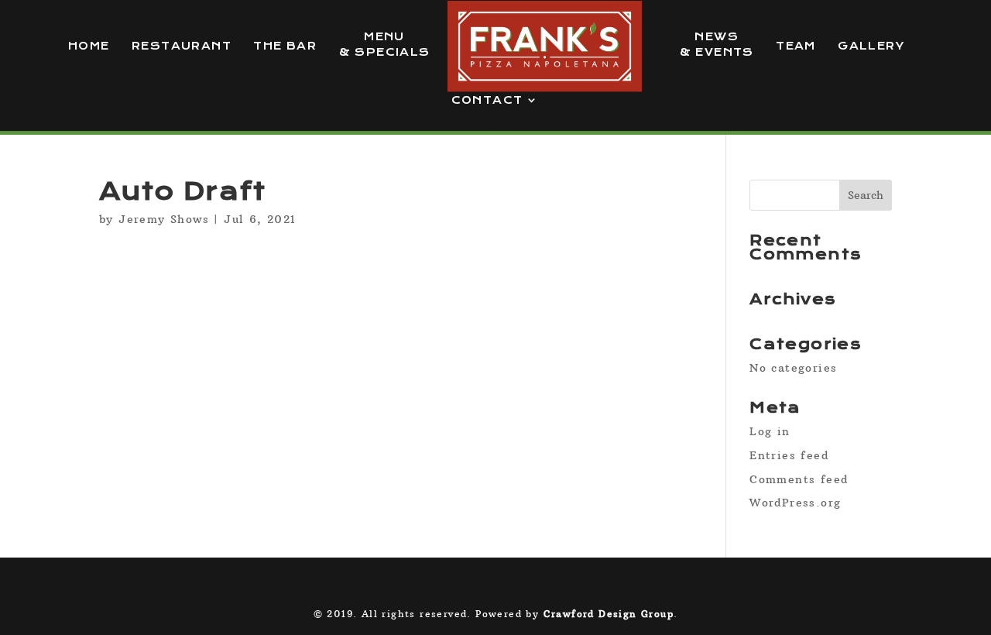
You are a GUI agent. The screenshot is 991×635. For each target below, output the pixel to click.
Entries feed (788, 455)
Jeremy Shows (163, 219)
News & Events (717, 44)
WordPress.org (795, 503)
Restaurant (181, 46)
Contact (487, 100)
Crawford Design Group (609, 614)
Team (796, 46)
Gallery (871, 46)
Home (89, 46)
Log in (769, 431)
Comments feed (798, 479)
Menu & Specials (384, 44)
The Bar (285, 46)
